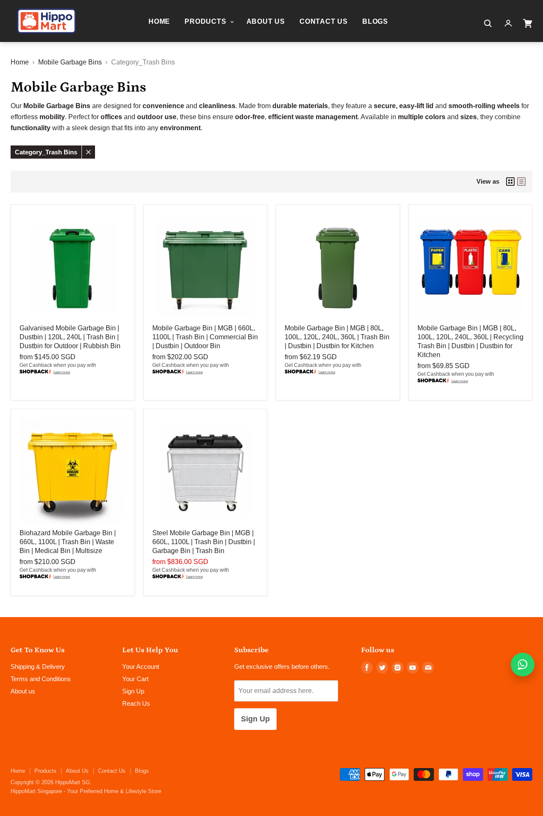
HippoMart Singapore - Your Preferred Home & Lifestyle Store (86, 791)
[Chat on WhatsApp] (523, 664)
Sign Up (133, 691)
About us (23, 691)
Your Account (140, 666)
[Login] (508, 23)
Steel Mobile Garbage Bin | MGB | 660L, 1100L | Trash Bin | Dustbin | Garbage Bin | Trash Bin (203, 541)
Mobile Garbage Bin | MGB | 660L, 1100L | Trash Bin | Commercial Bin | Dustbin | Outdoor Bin (205, 336)
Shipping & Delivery (38, 666)
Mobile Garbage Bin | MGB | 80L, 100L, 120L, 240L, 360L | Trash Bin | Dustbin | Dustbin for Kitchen (337, 336)
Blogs (375, 21)
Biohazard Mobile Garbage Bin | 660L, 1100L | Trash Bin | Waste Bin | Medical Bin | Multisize (68, 541)
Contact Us (323, 21)
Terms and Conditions (41, 678)
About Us (265, 21)
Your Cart (135, 678)
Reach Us (136, 703)
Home (159, 21)
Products (206, 21)
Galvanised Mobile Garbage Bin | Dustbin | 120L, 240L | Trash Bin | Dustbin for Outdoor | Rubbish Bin (70, 336)
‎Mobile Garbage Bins (70, 62)
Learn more (61, 372)
